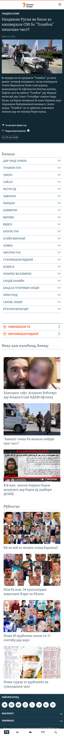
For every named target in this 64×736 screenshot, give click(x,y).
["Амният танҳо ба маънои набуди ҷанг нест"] (32, 419)
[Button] (14, 126)
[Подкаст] (53, 705)
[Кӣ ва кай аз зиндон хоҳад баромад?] (32, 528)
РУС (43, 732)
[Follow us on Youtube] (18, 705)
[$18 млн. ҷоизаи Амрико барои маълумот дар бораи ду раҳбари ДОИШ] (32, 466)
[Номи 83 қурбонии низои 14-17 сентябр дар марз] (32, 616)
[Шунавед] (17, 732)
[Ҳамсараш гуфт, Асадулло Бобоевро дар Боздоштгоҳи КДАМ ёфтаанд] (32, 373)
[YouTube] (30, 732)
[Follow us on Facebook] (11, 705)
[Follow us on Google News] (4, 705)
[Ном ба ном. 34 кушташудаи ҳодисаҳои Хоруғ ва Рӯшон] (32, 570)
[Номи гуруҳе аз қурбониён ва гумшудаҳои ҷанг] (32, 662)
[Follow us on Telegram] (39, 705)
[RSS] (46, 705)
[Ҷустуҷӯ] (55, 732)
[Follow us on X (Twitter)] (32, 705)
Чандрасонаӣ (10, 14)
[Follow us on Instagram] (25, 705)
